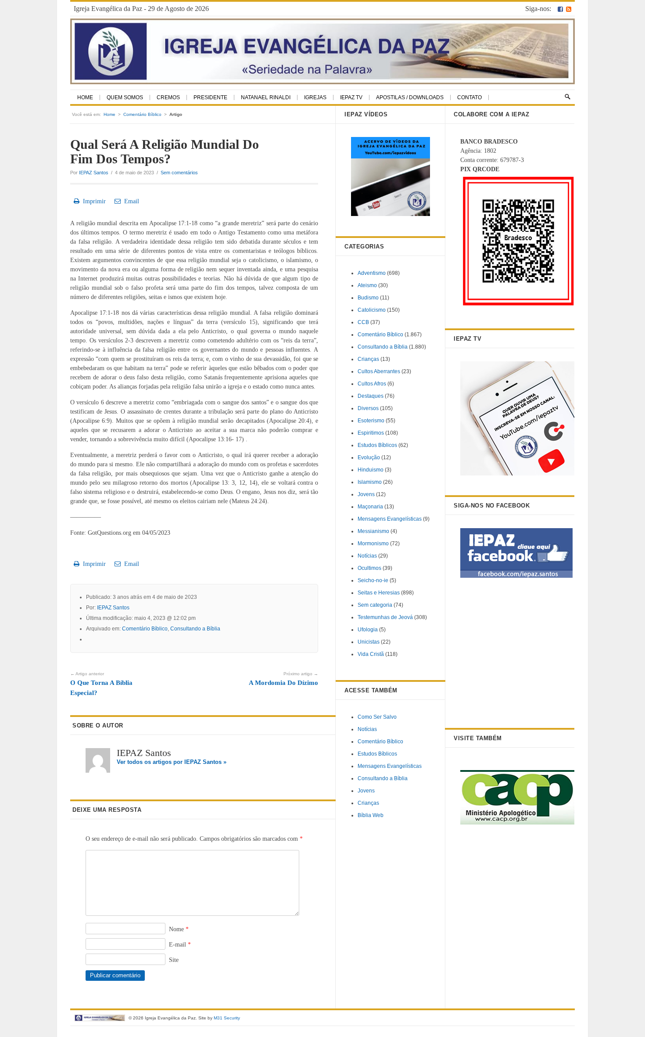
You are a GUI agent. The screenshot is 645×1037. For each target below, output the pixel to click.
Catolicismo (372, 310)
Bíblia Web (370, 815)
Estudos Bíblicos (377, 445)
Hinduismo (370, 470)
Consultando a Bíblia (195, 629)
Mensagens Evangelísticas (390, 519)
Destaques (370, 396)
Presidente (210, 97)
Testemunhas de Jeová (385, 617)
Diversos (368, 408)
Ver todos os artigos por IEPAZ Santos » (171, 762)
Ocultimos (369, 568)
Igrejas (315, 97)
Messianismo (373, 531)
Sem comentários (179, 172)
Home (85, 97)
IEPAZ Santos (93, 172)
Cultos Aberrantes (379, 371)
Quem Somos (125, 97)
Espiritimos (371, 433)
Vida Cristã (371, 654)
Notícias (367, 556)
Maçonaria (370, 507)
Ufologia (368, 630)
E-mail (180, 944)
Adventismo (372, 273)
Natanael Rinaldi (265, 97)
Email (130, 201)
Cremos (168, 97)
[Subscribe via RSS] (568, 8)
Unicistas (369, 642)
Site (174, 960)
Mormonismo (373, 543)
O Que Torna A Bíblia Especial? (101, 683)
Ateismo (367, 285)
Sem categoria (375, 605)
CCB (363, 322)
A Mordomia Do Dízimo (283, 679)
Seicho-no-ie (373, 580)
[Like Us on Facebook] (560, 8)
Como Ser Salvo (377, 717)
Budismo (368, 298)
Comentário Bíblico (142, 114)
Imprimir (92, 201)
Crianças (368, 359)
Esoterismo (371, 421)
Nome (179, 929)
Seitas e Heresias (379, 593)
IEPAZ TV (351, 97)
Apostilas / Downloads (410, 97)
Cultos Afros (372, 384)
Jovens (366, 494)
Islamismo (370, 482)
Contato (469, 97)
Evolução (369, 457)
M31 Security (227, 1017)
